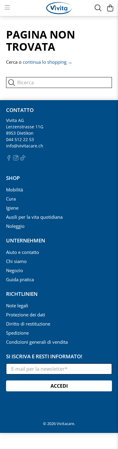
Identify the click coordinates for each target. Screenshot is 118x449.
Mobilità (14, 190)
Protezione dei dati (25, 315)
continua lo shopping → (47, 62)
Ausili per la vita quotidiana (34, 217)
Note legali (17, 305)
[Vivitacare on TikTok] (22, 159)
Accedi (59, 386)
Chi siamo (16, 261)
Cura (11, 199)
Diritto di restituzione (28, 324)
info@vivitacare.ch (24, 146)
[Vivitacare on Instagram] (15, 159)
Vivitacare (65, 423)
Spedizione (17, 333)
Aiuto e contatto (22, 252)
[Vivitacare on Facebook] (8, 159)
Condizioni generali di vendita (37, 342)
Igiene (12, 208)
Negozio (14, 270)
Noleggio (15, 226)
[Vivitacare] (59, 8)
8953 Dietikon (20, 133)
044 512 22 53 (20, 139)
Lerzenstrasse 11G (24, 127)
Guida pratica (20, 279)
